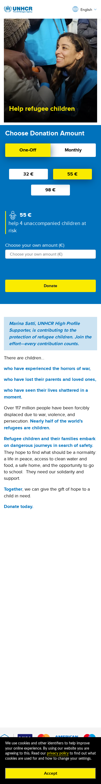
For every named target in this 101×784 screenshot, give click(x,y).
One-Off (27, 150)
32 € (28, 174)
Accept (50, 773)
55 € (72, 174)
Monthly (73, 150)
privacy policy (58, 753)
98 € (50, 189)
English (86, 9)
